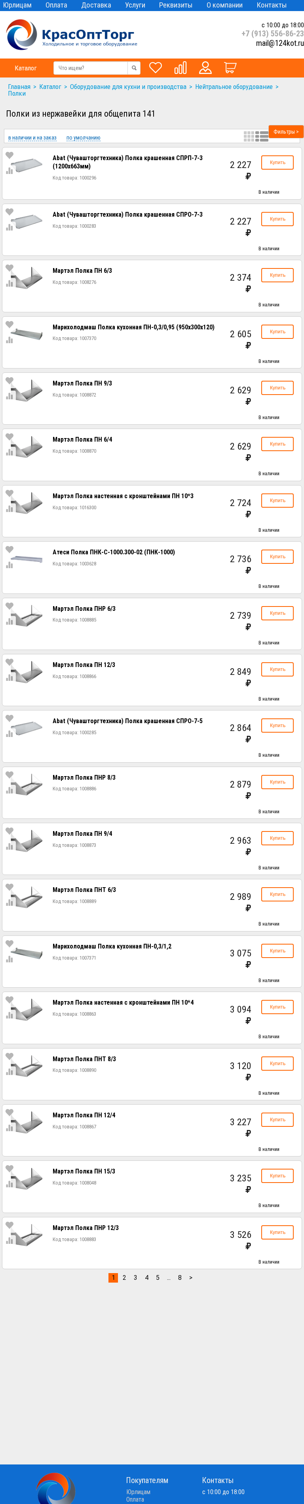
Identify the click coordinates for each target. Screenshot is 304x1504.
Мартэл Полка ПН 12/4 (84, 1115)
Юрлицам (17, 4)
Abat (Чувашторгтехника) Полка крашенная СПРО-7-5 (128, 721)
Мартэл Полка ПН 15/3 (84, 1171)
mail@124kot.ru (280, 43)
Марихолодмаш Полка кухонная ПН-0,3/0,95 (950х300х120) (134, 327)
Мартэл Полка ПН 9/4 (82, 833)
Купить (277, 162)
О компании (225, 4)
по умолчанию (83, 137)
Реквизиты (176, 4)
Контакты (271, 4)
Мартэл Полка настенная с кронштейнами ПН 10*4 (123, 1002)
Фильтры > (286, 131)
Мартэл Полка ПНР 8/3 (84, 777)
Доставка (96, 4)
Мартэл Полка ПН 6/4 (82, 439)
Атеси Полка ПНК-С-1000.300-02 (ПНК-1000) (114, 552)
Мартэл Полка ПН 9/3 (82, 383)
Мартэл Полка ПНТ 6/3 (84, 890)
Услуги (135, 4)
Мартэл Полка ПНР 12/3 (86, 1228)
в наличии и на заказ (32, 137)
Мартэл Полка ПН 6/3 (82, 270)
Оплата (56, 4)
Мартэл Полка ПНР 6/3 (84, 608)
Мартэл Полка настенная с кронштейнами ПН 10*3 (123, 496)
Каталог (26, 68)
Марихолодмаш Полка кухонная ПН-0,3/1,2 (112, 946)
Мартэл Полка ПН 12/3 (84, 665)
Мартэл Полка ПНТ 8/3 (84, 1059)
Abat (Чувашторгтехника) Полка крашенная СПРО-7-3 (128, 214)
